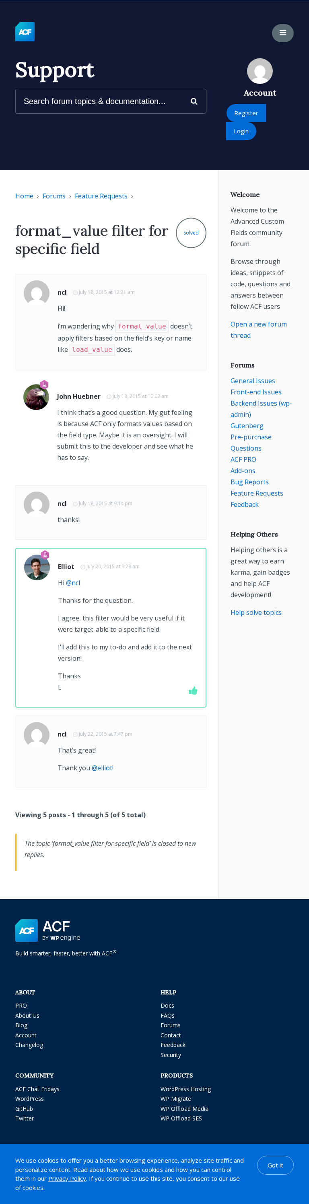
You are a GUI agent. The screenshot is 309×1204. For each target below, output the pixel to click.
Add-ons (243, 470)
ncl (62, 292)
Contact (171, 1035)
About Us (27, 1015)
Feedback (245, 504)
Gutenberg (247, 425)
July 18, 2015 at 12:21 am (107, 292)
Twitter (24, 1118)
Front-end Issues (256, 392)
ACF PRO (243, 459)
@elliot (102, 767)
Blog (21, 1025)
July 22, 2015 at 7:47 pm (105, 734)
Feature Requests (101, 196)
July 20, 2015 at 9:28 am (113, 566)
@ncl (73, 582)
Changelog (29, 1045)
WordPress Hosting (186, 1089)
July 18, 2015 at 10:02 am (141, 396)
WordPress (29, 1098)
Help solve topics (256, 612)
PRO (21, 1005)
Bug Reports (250, 482)
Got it (275, 1165)
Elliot (66, 566)
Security (171, 1055)
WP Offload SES (181, 1118)
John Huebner (79, 396)
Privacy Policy (67, 1178)
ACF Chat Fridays (37, 1089)
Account (26, 1035)
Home (24, 196)
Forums (54, 196)
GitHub (24, 1108)
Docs (167, 1005)
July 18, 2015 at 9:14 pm (105, 503)
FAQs (168, 1015)
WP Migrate (176, 1098)
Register (246, 113)
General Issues (253, 380)
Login (241, 131)
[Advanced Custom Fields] (25, 32)
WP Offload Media (184, 1108)
